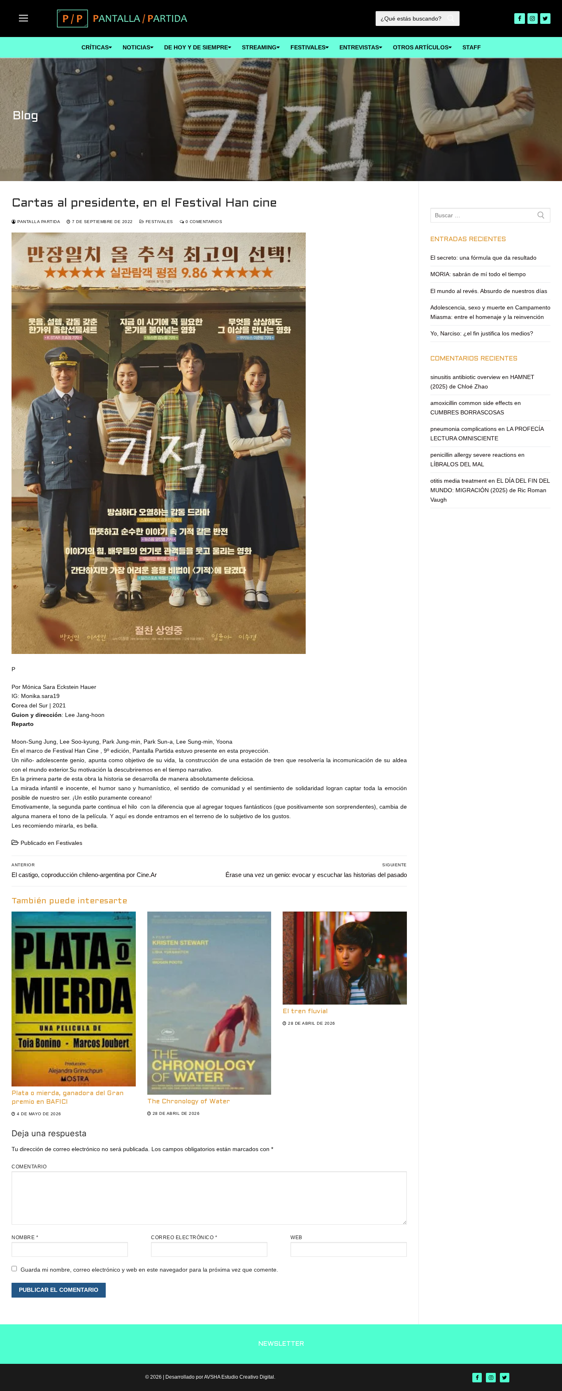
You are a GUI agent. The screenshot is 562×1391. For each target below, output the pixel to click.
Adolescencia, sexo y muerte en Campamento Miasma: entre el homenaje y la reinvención (490, 312)
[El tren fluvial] (345, 958)
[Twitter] (545, 18)
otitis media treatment (458, 480)
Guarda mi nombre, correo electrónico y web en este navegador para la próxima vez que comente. (149, 1269)
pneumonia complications (463, 429)
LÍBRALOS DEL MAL (457, 464)
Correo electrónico (184, 1237)
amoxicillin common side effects (471, 403)
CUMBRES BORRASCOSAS (467, 412)
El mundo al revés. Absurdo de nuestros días (488, 291)
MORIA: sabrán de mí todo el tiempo (478, 274)
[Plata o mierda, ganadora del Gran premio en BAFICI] (74, 999)
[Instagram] (532, 18)
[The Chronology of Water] (209, 1003)
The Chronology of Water (188, 1102)
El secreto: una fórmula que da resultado (483, 257)
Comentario (29, 1167)
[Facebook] (519, 18)
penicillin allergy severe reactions (473, 454)
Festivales (158, 221)
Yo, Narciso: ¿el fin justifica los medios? (481, 333)
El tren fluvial (305, 1011)
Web (296, 1237)
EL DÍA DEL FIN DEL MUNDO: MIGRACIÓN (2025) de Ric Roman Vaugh (490, 489)
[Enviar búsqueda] (451, 18)
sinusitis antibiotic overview (465, 377)
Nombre (25, 1237)
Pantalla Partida (38, 221)
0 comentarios (203, 221)
